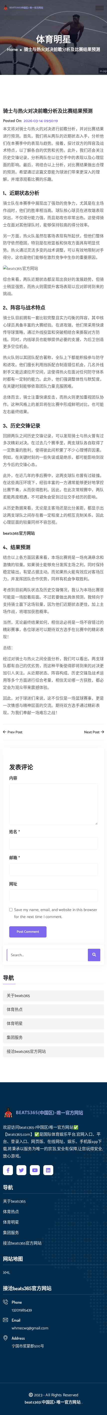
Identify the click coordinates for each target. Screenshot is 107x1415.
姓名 (14, 832)
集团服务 (15, 1037)
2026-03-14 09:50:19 (41, 121)
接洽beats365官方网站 (26, 1051)
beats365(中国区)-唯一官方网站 (53, 1402)
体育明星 (15, 1023)
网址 (13, 884)
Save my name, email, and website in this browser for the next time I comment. (55, 914)
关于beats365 (18, 995)
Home (12, 50)
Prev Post (14, 732)
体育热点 (15, 1009)
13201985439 (22, 1310)
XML (6, 1273)
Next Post (92, 732)
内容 (13, 778)
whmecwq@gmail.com (30, 1328)
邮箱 (14, 858)
